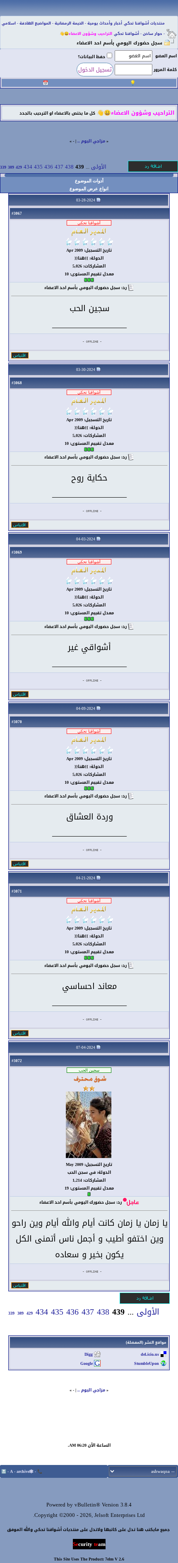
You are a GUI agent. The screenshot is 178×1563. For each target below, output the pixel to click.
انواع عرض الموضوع (89, 188)
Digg (88, 1354)
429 (19, 167)
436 (48, 167)
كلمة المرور (165, 70)
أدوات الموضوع (89, 180)
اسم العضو (166, 56)
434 (28, 167)
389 (11, 167)
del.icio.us (150, 1354)
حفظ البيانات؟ (91, 57)
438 (69, 167)
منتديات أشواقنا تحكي (144, 23)
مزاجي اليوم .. (91, 141)
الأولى (98, 167)
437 (59, 167)
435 (38, 167)
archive (23, 1471)
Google (86, 1363)
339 (3, 167)
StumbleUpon (146, 1363)
